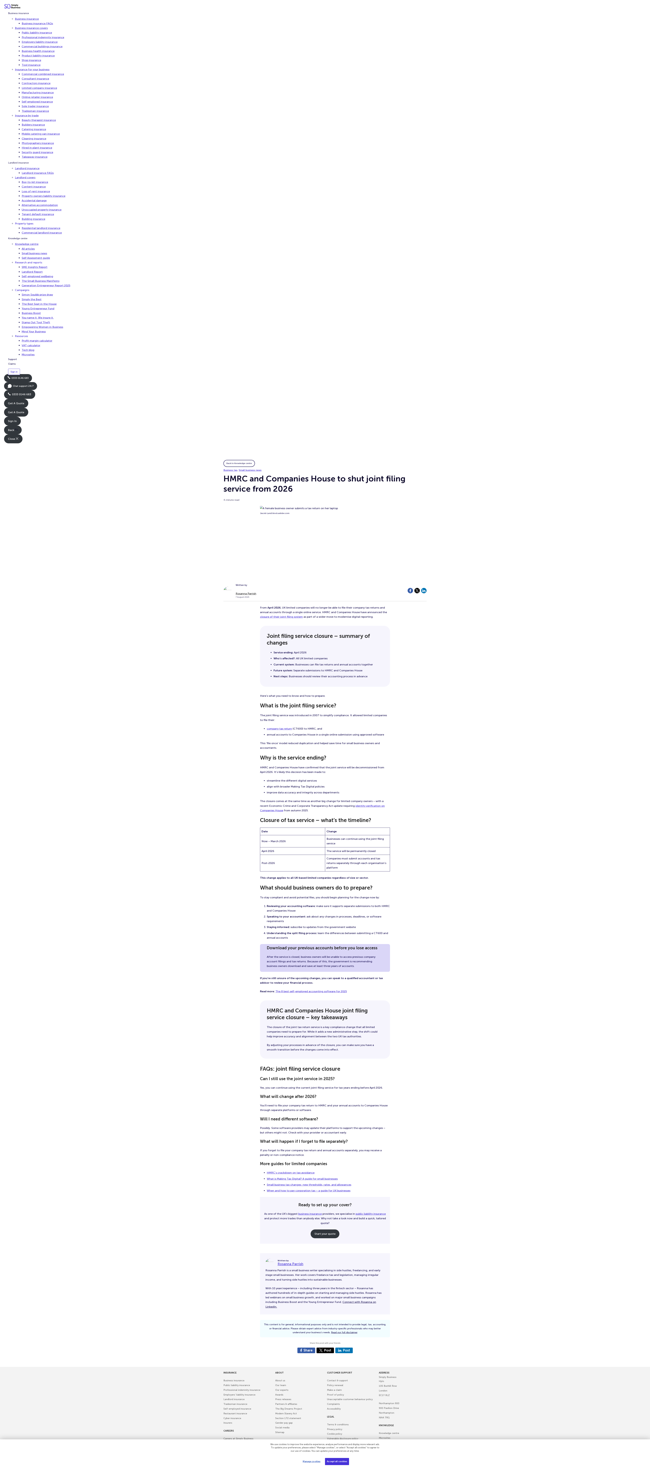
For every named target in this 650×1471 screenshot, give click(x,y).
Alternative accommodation (40, 205)
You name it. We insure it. (38, 317)
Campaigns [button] (22, 290)
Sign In (12, 421)
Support (12, 359)
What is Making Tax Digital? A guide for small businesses (302, 1178)
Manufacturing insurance (38, 92)
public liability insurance (371, 1213)
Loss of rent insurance (36, 191)
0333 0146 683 (18, 379)
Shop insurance (31, 60)
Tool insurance (31, 65)
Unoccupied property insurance (41, 209)
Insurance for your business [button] (32, 69)
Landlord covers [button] (25, 177)
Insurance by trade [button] (27, 115)
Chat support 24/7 (20, 387)
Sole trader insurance (35, 106)
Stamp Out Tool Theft (36, 322)
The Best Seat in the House (39, 304)
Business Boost (31, 313)
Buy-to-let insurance (35, 182)
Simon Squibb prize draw (37, 294)
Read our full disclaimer (344, 1332)
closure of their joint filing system (281, 616)
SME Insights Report (34, 267)
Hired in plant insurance (37, 147)
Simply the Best (31, 299)
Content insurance (34, 186)
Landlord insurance (18, 162)
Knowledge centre (17, 238)
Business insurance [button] (27, 18)
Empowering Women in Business (42, 327)
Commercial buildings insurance (42, 46)
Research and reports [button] (28, 262)
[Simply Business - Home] (12, 7)
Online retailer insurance (37, 97)
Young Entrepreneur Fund (38, 308)
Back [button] (11, 430)
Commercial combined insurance (43, 74)
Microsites (28, 354)
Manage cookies (311, 1461)
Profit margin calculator (37, 340)
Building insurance (33, 219)
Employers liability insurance (40, 42)
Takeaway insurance (34, 157)
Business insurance (18, 13)
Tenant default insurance (38, 214)
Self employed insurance (37, 101)
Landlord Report (32, 271)
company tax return (279, 728)
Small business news (34, 253)
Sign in (14, 372)
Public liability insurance (37, 32)
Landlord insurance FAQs (38, 173)
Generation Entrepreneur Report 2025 (46, 285)
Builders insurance (33, 124)
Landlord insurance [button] (27, 168)
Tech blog (28, 350)
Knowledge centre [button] (26, 244)
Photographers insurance (38, 143)
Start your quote (325, 1233)
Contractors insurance (36, 83)
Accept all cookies (337, 1461)
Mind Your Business (34, 331)
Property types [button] (24, 223)
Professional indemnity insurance (43, 37)
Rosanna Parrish (246, 593)
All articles (28, 248)
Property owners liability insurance (43, 196)
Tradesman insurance (35, 111)
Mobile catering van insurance (41, 134)
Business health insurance (38, 51)
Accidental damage (34, 200)
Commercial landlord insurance (42, 232)
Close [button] (12, 439)
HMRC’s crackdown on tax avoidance (291, 1172)
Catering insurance (34, 129)
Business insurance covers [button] (31, 28)
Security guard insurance (37, 152)
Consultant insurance (35, 78)
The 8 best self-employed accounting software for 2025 (311, 991)
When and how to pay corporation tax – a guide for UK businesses (308, 1190)
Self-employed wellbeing (37, 276)
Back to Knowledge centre (239, 463)
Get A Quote (16, 403)
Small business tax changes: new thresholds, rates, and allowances (309, 1184)
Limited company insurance (39, 88)
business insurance (310, 1213)
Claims (12, 364)
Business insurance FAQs (37, 23)
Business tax (230, 470)
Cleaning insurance (34, 138)
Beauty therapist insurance (39, 120)
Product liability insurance (38, 55)
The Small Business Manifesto (40, 281)
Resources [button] (21, 336)
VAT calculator (31, 345)
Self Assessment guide (36, 257)
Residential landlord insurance (41, 228)
